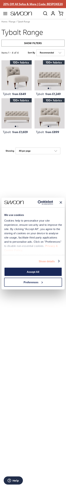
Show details (47, 261)
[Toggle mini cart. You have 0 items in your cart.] (60, 13)
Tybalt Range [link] (23, 21)
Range (12, 21)
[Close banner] (60, 202)
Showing (10, 151)
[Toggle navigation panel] (5, 13)
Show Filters (33, 43)
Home (4, 21)
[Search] (45, 13)
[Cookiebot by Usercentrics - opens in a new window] (39, 202)
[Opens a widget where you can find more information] (13, 480)
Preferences (31, 282)
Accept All (33, 271)
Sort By (31, 53)
